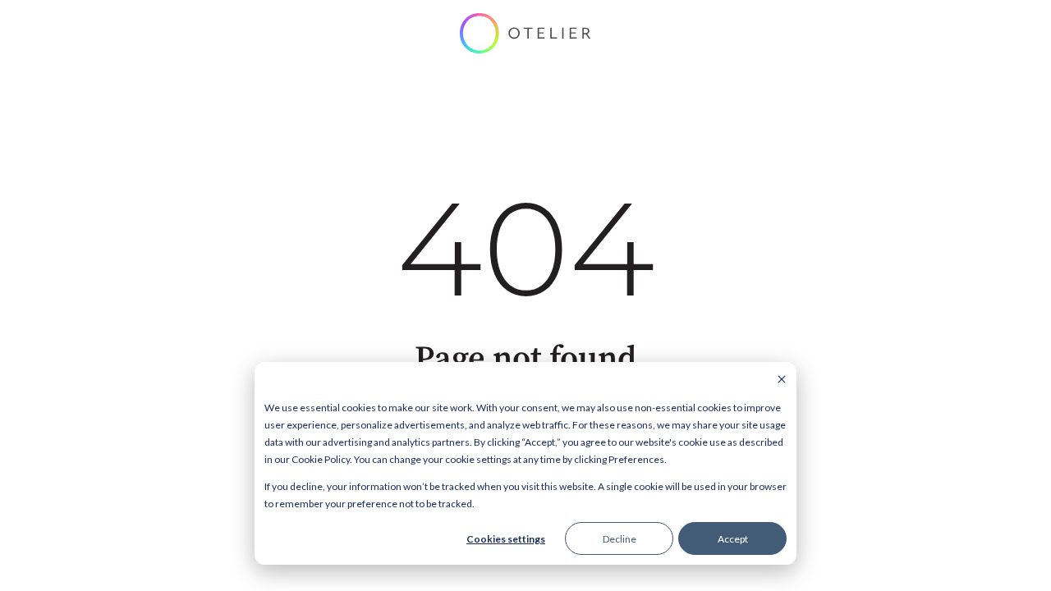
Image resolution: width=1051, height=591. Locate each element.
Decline (619, 539)
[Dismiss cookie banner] (782, 380)
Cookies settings (505, 539)
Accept (733, 539)
